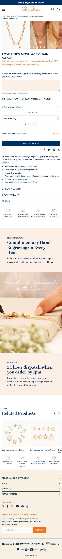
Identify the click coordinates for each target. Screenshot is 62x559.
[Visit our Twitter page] (12, 506)
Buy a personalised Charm (13, 450)
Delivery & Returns (11, 189)
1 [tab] (20, 47)
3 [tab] (27, 47)
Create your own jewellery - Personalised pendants (28, 16)
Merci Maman (6, 16)
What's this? (58, 107)
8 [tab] (44, 47)
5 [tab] (33, 47)
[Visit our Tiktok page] (27, 506)
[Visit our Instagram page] (3, 506)
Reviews (6, 201)
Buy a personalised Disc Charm (43, 450)
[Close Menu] (4, 9)
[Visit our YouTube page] (17, 506)
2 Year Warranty (10, 195)
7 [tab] (40, 47)
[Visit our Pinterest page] (22, 506)
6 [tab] (37, 47)
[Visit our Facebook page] (7, 506)
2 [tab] (23, 47)
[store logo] (31, 9)
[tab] (31, 189)
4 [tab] (30, 47)
